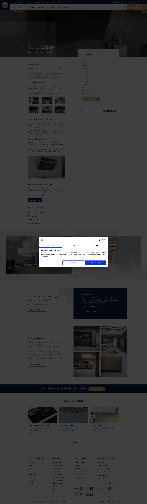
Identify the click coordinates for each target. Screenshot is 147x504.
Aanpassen (72, 262)
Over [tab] (96, 245)
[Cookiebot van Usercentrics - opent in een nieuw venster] (99, 240)
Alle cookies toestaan (95, 262)
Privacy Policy (44, 256)
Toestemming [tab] (50, 245)
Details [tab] (73, 245)
